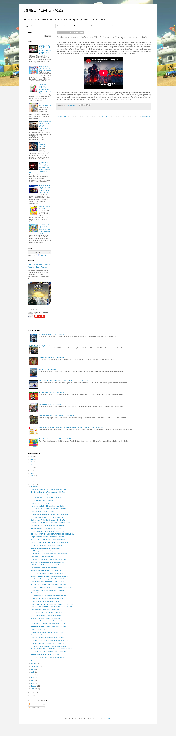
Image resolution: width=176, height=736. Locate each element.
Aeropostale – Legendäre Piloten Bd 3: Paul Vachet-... (48, 590)
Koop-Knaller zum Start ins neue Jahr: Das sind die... (48, 531)
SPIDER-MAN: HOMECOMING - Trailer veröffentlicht (48, 540)
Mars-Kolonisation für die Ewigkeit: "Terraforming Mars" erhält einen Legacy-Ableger (45, 125)
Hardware (106, 26)
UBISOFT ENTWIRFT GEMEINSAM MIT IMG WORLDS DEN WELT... (53, 607)
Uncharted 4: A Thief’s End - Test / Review (52, 334)
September (35, 666)
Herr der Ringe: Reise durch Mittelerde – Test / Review (56, 416)
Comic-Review (49, 26)
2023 (31, 465)
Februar (34, 686)
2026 (31, 456)
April (33, 680)
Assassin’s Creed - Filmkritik (40, 503)
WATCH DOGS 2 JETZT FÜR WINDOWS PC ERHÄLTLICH (50, 652)
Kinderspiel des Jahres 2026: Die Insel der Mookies (45, 68)
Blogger (108, 718)
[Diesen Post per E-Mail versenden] (80, 105)
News (128, 26)
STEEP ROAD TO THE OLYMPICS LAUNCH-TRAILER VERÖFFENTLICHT (63, 381)
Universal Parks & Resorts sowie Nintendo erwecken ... (49, 657)
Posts (32, 704)
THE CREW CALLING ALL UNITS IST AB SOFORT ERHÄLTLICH (52, 649)
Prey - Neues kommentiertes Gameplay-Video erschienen (50, 640)
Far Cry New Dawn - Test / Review (50, 404)
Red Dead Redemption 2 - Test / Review (52, 392)
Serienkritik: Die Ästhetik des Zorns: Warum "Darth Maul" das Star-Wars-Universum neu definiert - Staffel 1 (40, 168)
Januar (33, 689)
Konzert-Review (117, 26)
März (33, 683)
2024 (31, 462)
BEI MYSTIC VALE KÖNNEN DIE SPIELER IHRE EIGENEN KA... (52, 587)
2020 (31, 473)
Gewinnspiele (95, 26)
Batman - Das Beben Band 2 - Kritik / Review (45, 548)
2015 (31, 692)
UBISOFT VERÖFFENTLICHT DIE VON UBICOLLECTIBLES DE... (52, 523)
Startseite (104, 116)
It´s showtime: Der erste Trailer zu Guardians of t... (47, 621)
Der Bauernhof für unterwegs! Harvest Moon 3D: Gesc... (49, 579)
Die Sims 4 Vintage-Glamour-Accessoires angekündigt (49, 646)
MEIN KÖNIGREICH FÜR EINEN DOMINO (45, 654)
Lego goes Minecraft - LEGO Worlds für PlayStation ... (48, 643)
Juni (32, 675)
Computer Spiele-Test (64, 26)
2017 (31, 481)
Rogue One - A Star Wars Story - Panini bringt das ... (48, 545)
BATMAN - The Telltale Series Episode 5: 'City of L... (48, 565)
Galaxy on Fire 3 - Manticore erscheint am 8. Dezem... (48, 635)
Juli (32, 672)
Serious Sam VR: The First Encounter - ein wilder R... (48, 520)
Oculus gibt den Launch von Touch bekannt (45, 610)
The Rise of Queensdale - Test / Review (52, 357)
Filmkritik (85, 26)
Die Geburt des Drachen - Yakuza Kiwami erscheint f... (48, 615)
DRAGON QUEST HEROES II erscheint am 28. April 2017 (49, 576)
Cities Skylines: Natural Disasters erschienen (45, 601)
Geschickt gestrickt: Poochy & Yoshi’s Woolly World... (48, 526)
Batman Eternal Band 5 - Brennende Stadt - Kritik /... (48, 632)
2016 (31, 484)
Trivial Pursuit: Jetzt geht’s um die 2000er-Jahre (46, 570)
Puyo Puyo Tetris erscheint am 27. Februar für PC (55, 439)
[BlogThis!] (82, 105)
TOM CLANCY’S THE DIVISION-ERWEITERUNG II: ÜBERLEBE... (52, 534)
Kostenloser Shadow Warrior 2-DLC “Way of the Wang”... (49, 584)
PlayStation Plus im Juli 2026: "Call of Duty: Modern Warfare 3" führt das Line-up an (45, 189)
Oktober (34, 664)
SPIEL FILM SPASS (43, 10)
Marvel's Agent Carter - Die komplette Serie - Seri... (47, 506)
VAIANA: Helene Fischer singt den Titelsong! (45, 618)
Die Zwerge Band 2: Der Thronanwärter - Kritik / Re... (48, 492)
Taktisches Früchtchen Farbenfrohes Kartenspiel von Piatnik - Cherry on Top (45, 89)
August (33, 669)
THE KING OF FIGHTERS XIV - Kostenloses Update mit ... (49, 626)
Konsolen (64, 108)
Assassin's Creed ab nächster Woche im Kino (46, 528)
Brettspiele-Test (36, 26)
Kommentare (34, 708)
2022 (31, 467)
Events (76, 26)
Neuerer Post (61, 116)
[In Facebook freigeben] (87, 105)
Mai (32, 678)
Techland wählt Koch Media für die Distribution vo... (47, 562)
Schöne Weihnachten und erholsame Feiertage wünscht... (50, 514)
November (35, 661)
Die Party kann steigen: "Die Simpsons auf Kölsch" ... (48, 573)
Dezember (35, 487)
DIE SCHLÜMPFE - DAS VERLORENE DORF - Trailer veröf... (51, 542)
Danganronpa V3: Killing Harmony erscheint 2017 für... (49, 624)
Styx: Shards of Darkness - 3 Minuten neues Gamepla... (49, 559)
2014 (31, 695)
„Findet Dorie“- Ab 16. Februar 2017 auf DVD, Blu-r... (48, 582)
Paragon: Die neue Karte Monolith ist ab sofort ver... (47, 612)
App (27, 26)
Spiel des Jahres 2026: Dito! (44, 207)
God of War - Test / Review (47, 369)
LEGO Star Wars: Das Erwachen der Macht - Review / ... (49, 509)
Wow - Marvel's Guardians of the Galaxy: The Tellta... (48, 638)
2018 (31, 479)
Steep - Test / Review (38, 629)
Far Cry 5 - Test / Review (47, 346)
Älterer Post (146, 116)
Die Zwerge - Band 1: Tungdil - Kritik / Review (46, 498)
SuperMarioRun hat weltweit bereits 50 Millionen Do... (48, 517)
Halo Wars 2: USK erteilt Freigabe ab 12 (44, 556)
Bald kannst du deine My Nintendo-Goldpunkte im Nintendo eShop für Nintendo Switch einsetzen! (71, 427)
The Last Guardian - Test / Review (42, 593)
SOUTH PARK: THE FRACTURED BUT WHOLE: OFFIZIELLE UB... (52, 604)
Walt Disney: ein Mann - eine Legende (43, 551)
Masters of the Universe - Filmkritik (43, 144)
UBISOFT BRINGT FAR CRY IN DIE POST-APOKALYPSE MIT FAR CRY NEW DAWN (45, 50)
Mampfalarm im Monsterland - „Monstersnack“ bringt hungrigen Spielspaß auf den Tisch (45, 229)
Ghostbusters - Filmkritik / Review (42, 500)
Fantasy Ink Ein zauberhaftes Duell (45, 104)
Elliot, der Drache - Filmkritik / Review (43, 512)
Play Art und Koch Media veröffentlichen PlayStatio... (48, 598)
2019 (31, 476)
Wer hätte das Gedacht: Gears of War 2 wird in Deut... (48, 495)
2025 (31, 459)
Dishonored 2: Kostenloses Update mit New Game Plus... (49, 554)
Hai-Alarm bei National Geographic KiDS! (44, 568)
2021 (31, 470)
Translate (43, 255)
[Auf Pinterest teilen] (89, 105)
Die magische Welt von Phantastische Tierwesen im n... (49, 596)
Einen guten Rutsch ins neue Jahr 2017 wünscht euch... (49, 489)
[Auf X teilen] (85, 105)
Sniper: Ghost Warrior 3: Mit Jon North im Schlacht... (48, 537)
